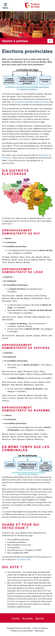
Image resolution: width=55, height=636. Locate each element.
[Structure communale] (27, 465)
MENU (5, 8)
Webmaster (39, 630)
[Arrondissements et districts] (27, 197)
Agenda (39, 618)
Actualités (27, 618)
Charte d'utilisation (40, 628)
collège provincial (40, 101)
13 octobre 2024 (23, 559)
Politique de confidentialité (22, 630)
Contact (15, 618)
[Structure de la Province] (27, 79)
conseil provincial (21, 101)
